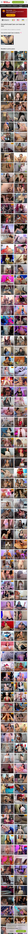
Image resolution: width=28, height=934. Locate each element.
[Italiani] (13, 20)
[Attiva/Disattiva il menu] (1, 2)
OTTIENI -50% (10, 15)
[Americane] (18, 20)
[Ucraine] (23, 20)
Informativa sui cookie (12, 928)
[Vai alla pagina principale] (7, 2)
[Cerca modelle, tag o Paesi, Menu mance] (26, 5)
